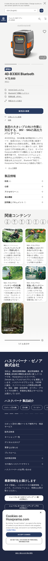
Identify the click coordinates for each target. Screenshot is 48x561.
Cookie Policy (11, 530)
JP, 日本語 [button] (11, 20)
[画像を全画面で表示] (24, 44)
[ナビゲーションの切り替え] (45, 19)
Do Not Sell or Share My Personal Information (24, 541)
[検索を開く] (39, 19)
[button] (44, 31)
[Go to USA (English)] (41, 10)
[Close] (41, 512)
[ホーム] (3, 19)
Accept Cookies (24, 534)
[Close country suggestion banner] (45, 3)
